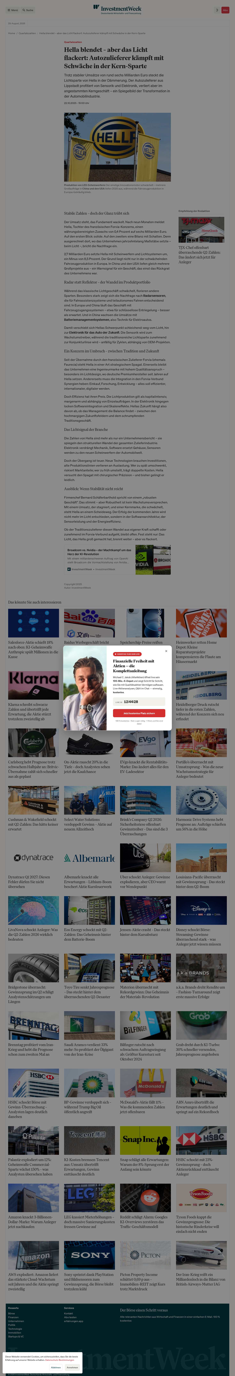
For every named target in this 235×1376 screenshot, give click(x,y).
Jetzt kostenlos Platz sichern (139, 713)
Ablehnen (56, 1367)
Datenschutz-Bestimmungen (59, 1359)
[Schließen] (166, 651)
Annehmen (72, 1367)
